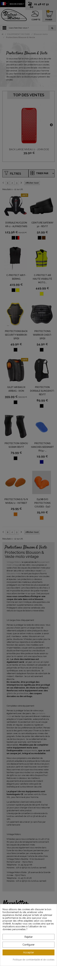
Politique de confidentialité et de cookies (33, 959)
